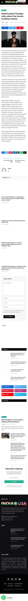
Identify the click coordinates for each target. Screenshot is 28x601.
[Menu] (2, 2)
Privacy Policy (14, 486)
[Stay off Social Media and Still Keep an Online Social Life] (5, 379)
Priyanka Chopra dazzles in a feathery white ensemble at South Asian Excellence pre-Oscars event (13, 268)
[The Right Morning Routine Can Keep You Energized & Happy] (5, 364)
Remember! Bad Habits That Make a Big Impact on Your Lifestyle (18, 355)
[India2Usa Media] (15, 2)
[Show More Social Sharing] (25, 28)
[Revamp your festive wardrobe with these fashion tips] (14, 212)
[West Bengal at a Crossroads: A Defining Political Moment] (14, 411)
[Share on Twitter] (12, 28)
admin (7, 22)
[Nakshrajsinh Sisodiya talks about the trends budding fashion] (14, 39)
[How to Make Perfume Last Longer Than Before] (5, 371)
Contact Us (18, 585)
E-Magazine (10, 585)
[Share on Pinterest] (19, 28)
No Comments (22, 22)
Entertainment (18, 583)
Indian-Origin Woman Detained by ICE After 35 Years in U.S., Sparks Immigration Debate (18, 457)
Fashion (4, 10)
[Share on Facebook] (5, 28)
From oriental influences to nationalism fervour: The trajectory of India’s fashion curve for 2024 (12, 198)
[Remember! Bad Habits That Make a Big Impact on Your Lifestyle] (5, 355)
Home (5, 583)
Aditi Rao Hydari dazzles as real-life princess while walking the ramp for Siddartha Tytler (11, 244)
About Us (10, 583)
